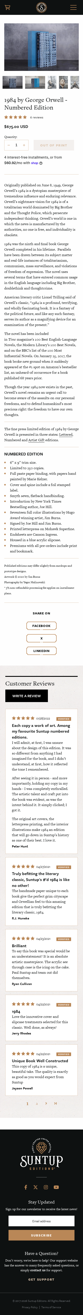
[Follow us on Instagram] (46, 1188)
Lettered (65, 434)
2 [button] (37, 1103)
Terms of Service (51, 1307)
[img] (23, 718)
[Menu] (73, 8)
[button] (16, 117)
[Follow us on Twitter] (35, 1188)
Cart (7, 7)
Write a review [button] (26, 695)
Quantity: (10, 137)
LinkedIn (41, 650)
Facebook (41, 625)
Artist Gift (36, 440)
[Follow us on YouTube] (56, 1188)
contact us (38, 1270)
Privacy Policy (30, 1307)
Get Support (41, 1279)
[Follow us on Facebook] (25, 1188)
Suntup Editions (41, 7)
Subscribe (41, 1235)
